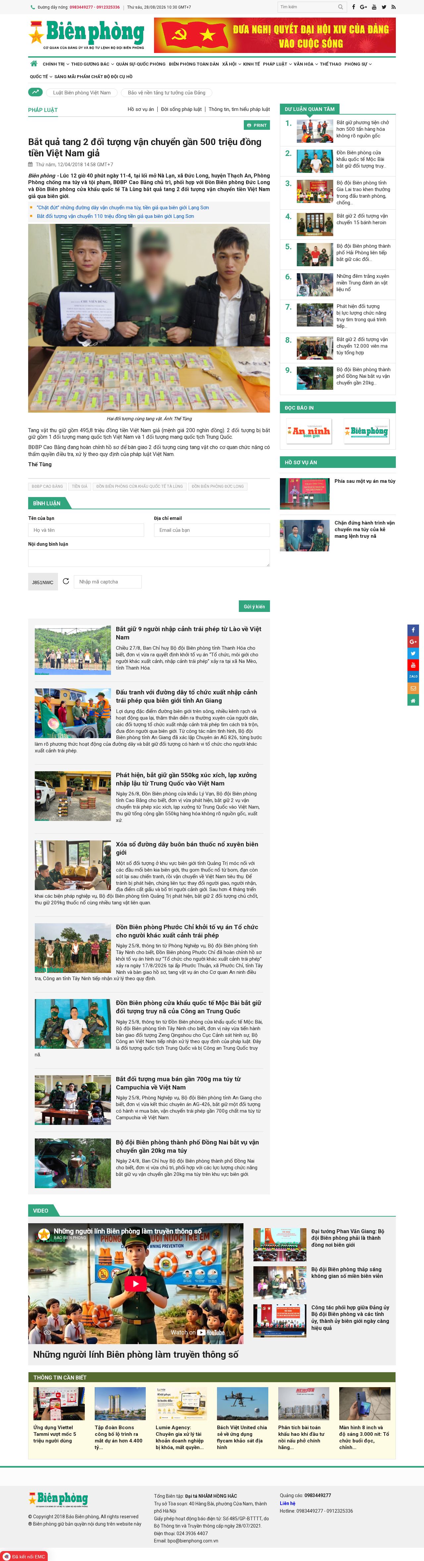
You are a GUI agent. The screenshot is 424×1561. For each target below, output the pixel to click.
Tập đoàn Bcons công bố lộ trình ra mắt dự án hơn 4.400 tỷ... (118, 1437)
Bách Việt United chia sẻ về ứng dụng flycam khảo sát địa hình (242, 1437)
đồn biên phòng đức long (218, 486)
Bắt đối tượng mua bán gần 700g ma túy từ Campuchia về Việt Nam (178, 1083)
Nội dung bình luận (48, 544)
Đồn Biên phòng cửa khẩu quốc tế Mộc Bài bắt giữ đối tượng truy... (361, 159)
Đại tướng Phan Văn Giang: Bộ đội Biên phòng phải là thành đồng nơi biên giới (347, 1238)
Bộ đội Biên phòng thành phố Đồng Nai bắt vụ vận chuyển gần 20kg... (364, 376)
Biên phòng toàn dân (194, 64)
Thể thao (330, 64)
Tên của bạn (41, 518)
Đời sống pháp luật (181, 109)
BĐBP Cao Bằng (47, 486)
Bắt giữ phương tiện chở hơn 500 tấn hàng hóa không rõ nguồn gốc (363, 129)
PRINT (260, 125)
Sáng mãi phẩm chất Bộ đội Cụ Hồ (93, 76)
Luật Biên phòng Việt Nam (82, 93)
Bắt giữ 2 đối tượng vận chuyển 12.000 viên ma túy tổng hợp (362, 346)
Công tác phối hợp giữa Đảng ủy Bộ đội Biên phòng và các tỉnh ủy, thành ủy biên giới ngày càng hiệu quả (350, 1317)
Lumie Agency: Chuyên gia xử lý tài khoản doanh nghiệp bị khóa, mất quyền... (180, 1437)
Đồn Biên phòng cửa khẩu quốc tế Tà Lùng (139, 486)
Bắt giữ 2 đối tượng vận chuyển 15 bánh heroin (362, 219)
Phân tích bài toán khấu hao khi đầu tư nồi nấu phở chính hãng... (301, 1437)
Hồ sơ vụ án (141, 109)
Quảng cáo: (305, 1495)
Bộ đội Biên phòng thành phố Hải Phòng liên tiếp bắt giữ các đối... (364, 252)
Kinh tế (251, 64)
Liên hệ (287, 1503)
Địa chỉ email (168, 518)
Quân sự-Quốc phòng (141, 64)
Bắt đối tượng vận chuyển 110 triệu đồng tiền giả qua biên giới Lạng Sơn (115, 216)
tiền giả (79, 486)
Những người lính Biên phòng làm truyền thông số (135, 1354)
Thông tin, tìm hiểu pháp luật (239, 109)
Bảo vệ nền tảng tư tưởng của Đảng (166, 93)
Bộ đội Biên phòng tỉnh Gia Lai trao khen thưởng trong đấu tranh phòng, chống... (363, 192)
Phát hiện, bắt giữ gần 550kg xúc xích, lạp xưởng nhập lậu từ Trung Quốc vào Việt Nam (186, 779)
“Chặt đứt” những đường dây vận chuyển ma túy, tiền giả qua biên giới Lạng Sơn (123, 208)
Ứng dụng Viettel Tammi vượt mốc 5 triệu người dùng (54, 1434)
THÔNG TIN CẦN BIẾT (60, 1378)
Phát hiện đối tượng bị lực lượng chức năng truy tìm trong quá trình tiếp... (361, 316)
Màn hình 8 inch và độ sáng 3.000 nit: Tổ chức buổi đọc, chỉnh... (364, 1437)
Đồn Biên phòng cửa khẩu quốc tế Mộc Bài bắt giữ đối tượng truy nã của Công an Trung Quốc (188, 1007)
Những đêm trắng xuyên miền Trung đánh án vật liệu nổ (363, 282)
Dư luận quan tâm (310, 109)
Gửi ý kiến (254, 606)
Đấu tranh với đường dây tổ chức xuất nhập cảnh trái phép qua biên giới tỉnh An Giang (186, 696)
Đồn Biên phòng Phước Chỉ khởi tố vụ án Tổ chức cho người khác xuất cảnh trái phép (187, 931)
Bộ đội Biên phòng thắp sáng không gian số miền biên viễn (347, 1273)
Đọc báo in (299, 408)
